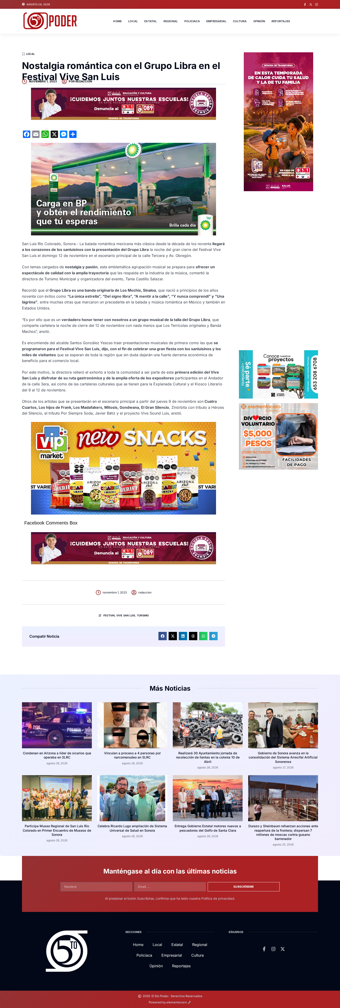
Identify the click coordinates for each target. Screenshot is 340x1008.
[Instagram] (316, 4)
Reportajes (281, 21)
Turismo (143, 615)
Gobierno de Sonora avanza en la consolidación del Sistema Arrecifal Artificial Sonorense (283, 757)
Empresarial (216, 21)
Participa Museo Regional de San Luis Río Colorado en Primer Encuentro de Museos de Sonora (57, 830)
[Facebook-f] (304, 4)
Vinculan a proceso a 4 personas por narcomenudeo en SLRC (132, 755)
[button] (162, 636)
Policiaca (192, 21)
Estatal (150, 21)
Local (133, 21)
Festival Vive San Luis (119, 615)
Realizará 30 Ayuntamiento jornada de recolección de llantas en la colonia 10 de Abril (208, 757)
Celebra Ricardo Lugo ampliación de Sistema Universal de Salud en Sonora (132, 828)
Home (117, 21)
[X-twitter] (310, 4)
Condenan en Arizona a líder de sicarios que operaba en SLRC (57, 755)
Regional (171, 21)
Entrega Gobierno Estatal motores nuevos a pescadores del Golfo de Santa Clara (208, 828)
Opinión (259, 21)
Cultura (240, 21)
